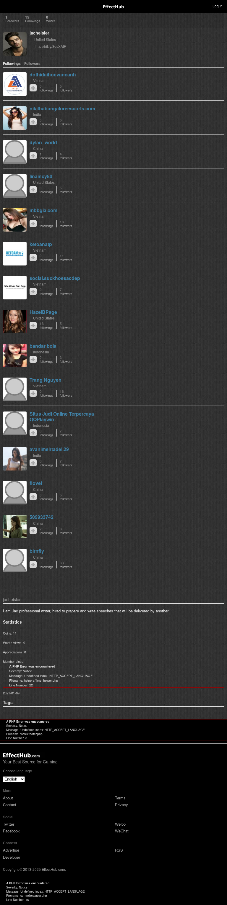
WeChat (122, 831)
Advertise (11, 850)
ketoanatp (41, 244)
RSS (119, 850)
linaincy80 (41, 176)
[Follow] (33, 87)
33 (66, 564)
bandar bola (43, 345)
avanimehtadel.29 (49, 449)
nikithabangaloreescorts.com (62, 108)
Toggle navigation (7, 5)
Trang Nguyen (45, 379)
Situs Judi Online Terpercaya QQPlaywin (62, 416)
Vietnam (39, 80)
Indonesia (41, 351)
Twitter (8, 824)
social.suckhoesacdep (55, 278)
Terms (120, 798)
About (8, 798)
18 (66, 223)
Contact (9, 804)
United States (45, 39)
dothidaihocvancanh (53, 74)
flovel (36, 483)
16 (66, 393)
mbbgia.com (43, 210)
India (37, 114)
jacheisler (39, 32)
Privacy (121, 804)
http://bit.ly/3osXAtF (50, 46)
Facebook (11, 831)
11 (66, 257)
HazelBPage (43, 312)
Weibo (120, 824)
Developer (11, 857)
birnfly (37, 550)
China (38, 148)
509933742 (41, 517)
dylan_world (43, 142)
